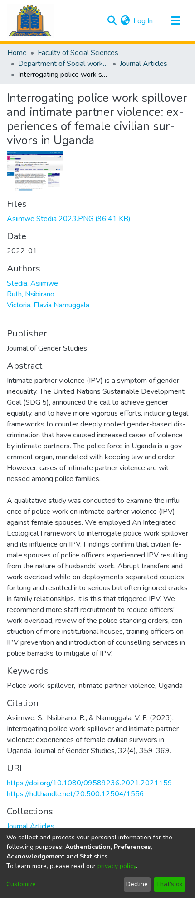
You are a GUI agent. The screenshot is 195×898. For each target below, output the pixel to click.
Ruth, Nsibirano (30, 294)
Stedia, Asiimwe (32, 283)
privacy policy (117, 866)
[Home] (30, 21)
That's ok (169, 884)
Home (17, 53)
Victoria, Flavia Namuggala (48, 305)
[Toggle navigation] (175, 21)
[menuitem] (125, 20)
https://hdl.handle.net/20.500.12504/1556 (75, 794)
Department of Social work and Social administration (63, 64)
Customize (21, 884)
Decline (137, 884)
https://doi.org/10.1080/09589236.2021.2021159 (89, 783)
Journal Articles (143, 64)
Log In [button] (143, 21)
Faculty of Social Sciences (78, 53)
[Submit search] (111, 20)
